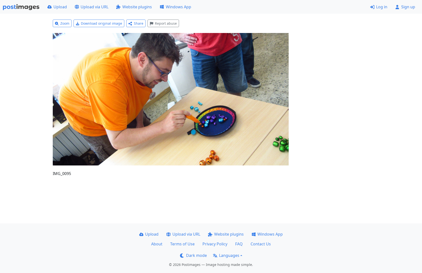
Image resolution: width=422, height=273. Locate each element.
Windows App (178, 7)
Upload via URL (94, 7)
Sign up (408, 7)
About (156, 244)
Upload (60, 7)
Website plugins (137, 7)
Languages (229, 255)
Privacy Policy (214, 244)
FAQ (239, 244)
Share (138, 23)
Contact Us (261, 244)
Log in (381, 7)
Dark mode (196, 255)
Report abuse (166, 23)
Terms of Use (182, 244)
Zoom (64, 23)
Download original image (101, 23)
